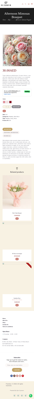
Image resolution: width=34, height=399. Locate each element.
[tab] (17, 129)
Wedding (20, 299)
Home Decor (16, 116)
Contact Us (5, 324)
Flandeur (9, 384)
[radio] (4, 102)
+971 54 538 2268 (19, 345)
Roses (15, 118)
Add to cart (16, 106)
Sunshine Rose (17, 298)
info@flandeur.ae (8, 343)
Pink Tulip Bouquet (17, 213)
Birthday (11, 116)
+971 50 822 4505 (8, 345)
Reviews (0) (7, 135)
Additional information (11, 132)
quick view (17, 194)
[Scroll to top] (25, 395)
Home (4, 20)
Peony (12, 118)
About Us (5, 320)
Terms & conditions (8, 326)
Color (4, 99)
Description (7, 129)
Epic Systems (20, 390)
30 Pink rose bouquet (17, 253)
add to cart (17, 199)
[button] (29, 37)
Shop (9, 20)
